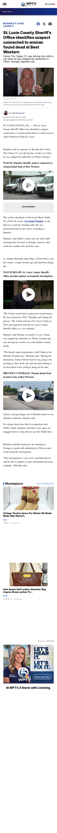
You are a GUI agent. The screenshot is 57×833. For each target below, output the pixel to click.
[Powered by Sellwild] (50, 641)
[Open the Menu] (4, 4)
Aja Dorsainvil (18, 113)
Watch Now (49, 4)
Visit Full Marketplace (45, 484)
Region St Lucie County (13, 24)
